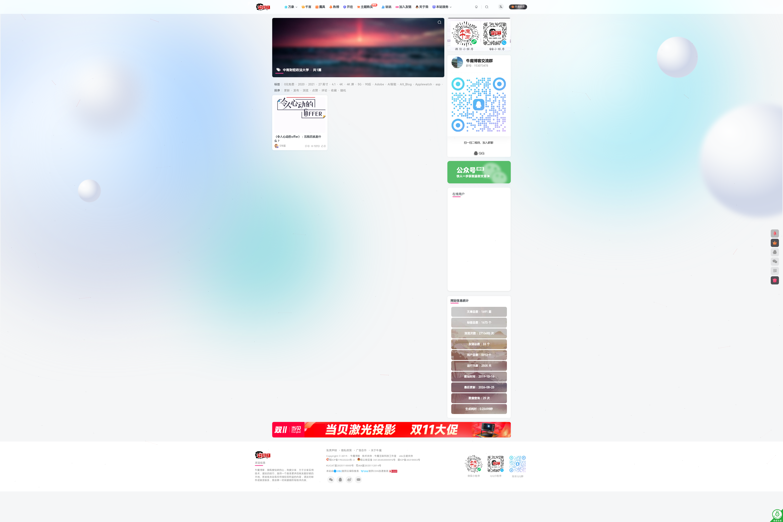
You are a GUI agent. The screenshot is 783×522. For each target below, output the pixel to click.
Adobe (379, 84)
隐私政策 (346, 450)
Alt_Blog (406, 84)
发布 (296, 90)
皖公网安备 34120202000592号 (378, 459)
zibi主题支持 (406, 456)
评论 (324, 90)
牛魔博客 (355, 456)
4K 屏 (350, 84)
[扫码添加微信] (775, 262)
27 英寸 (323, 84)
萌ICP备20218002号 (409, 459)
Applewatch (423, 84)
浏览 (306, 90)
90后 (368, 84)
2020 (301, 84)
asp (438, 84)
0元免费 (289, 84)
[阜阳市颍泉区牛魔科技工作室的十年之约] (393, 471)
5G (359, 84)
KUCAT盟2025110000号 (340, 465)
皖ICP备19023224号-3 (342, 459)
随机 (343, 90)
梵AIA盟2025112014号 (368, 465)
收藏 (334, 90)
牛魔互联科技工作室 (385, 456)
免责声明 (331, 450)
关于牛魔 (376, 450)
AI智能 (392, 84)
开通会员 (520, 7)
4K (341, 84)
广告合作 (361, 450)
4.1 (334, 84)
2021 (311, 84)
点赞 (315, 90)
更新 (287, 90)
